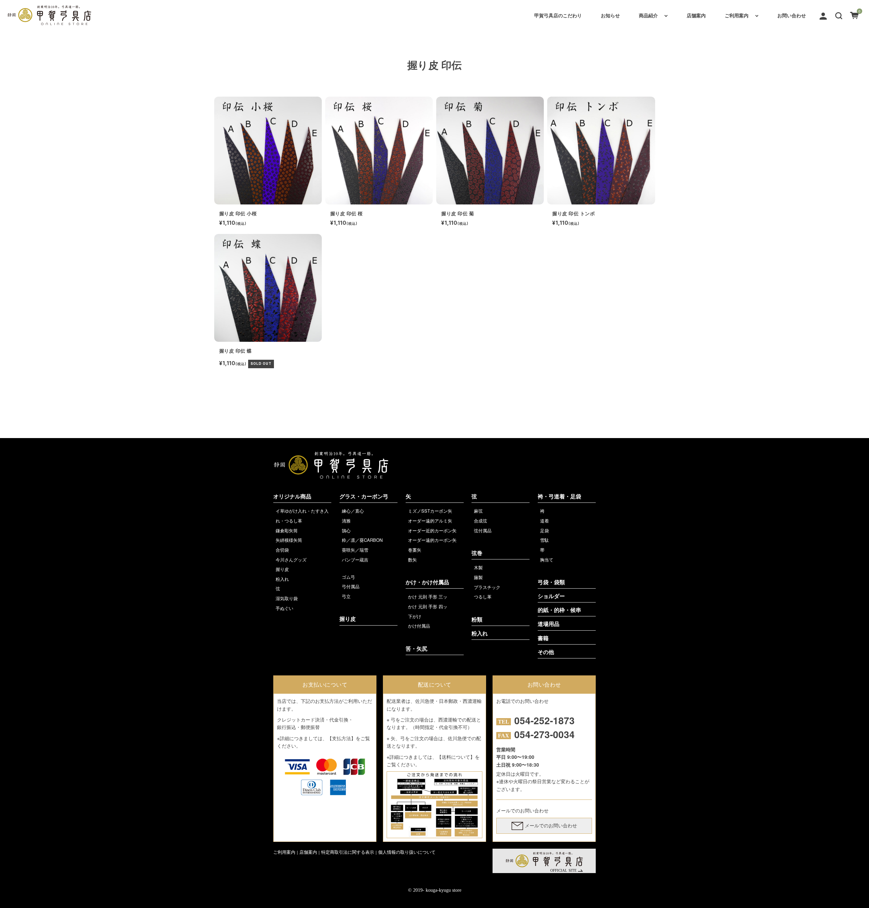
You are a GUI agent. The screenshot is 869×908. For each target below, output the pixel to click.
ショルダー (551, 596)
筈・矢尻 (416, 649)
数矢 (412, 559)
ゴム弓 (348, 577)
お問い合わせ (791, 15)
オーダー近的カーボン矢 (432, 530)
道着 (544, 520)
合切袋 (282, 550)
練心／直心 (353, 511)
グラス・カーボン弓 (363, 496)
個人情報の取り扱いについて (407, 852)
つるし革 (483, 596)
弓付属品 (350, 586)
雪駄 (544, 540)
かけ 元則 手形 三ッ (427, 596)
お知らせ (610, 15)
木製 (478, 567)
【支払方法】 (341, 738)
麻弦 (478, 511)
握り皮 (282, 569)
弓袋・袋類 (551, 582)
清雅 (346, 520)
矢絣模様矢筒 (289, 540)
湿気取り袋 (287, 598)
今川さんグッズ (291, 559)
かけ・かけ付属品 (427, 582)
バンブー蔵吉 (355, 559)
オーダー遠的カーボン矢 (432, 540)
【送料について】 (456, 756)
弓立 (346, 596)
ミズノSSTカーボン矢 (430, 511)
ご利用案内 (736, 15)
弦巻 (477, 553)
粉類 (477, 620)
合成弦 (480, 520)
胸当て (546, 559)
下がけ (414, 616)
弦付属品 (483, 530)
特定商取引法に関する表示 (347, 852)
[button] (838, 15)
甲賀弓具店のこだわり (558, 15)
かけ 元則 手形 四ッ (427, 606)
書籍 (543, 638)
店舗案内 (696, 15)
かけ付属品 (419, 626)
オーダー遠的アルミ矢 (430, 520)
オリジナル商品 (292, 496)
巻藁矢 (414, 550)
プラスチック (487, 587)
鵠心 (346, 530)
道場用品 (548, 624)
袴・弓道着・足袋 (559, 496)
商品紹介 (648, 15)
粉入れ (282, 579)
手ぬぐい (284, 608)
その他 (546, 652)
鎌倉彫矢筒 (287, 530)
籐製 (478, 577)
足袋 (544, 530)
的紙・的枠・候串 (559, 610)
